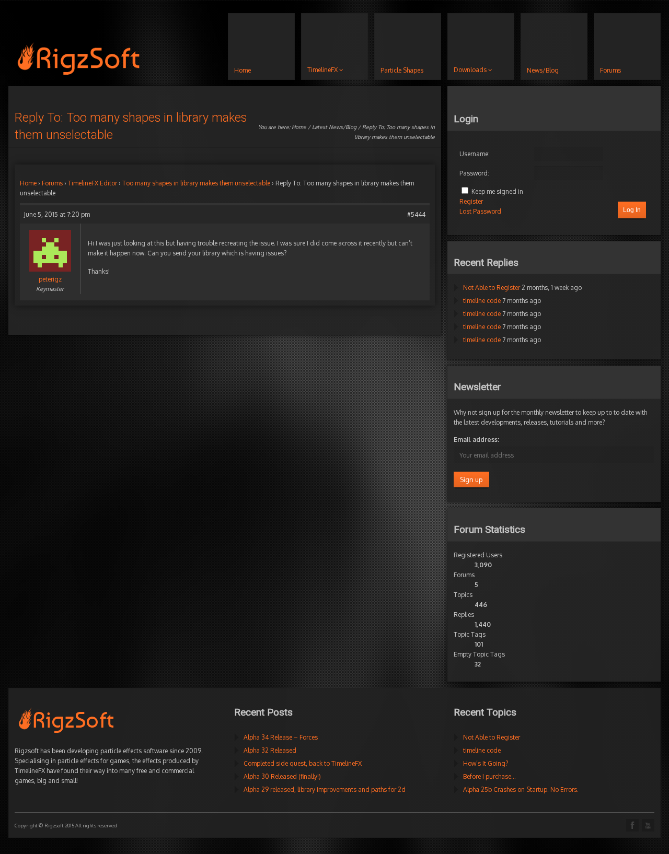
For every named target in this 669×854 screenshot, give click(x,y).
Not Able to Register (491, 287)
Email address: (476, 439)
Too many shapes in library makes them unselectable (196, 183)
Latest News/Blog (334, 127)
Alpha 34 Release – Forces (281, 737)
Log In (632, 210)
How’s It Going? (485, 763)
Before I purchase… (489, 776)
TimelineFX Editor (92, 183)
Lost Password (480, 211)
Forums (52, 183)
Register (471, 201)
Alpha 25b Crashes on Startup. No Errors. (521, 789)
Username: (474, 154)
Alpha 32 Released (270, 750)
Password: (474, 173)
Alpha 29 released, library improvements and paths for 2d (325, 789)
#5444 (416, 214)
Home (299, 127)
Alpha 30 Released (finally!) (282, 776)
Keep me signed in (497, 191)
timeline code (482, 301)
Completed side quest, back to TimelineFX (303, 763)
